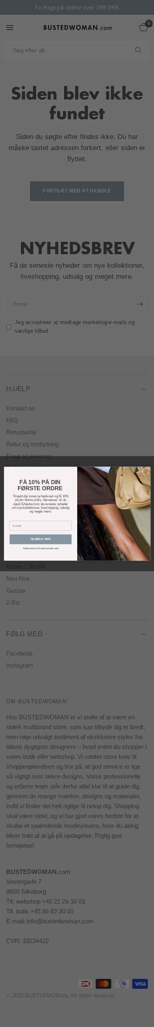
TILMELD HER (40, 539)
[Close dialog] (145, 471)
